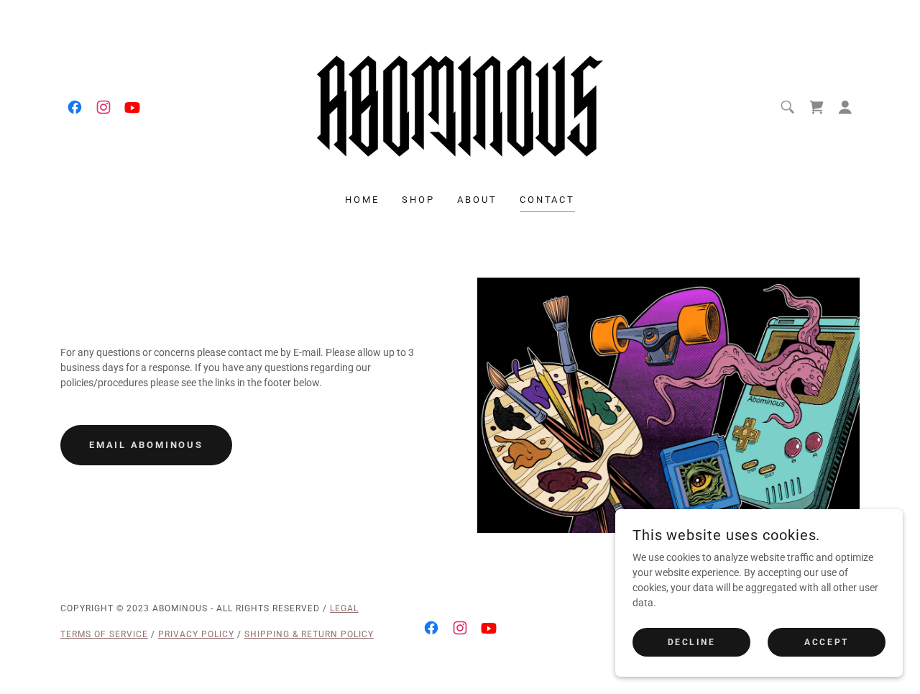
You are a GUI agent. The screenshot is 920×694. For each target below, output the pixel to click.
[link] (74, 107)
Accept (826, 642)
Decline (692, 642)
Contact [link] (547, 199)
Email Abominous (146, 444)
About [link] (477, 199)
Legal (344, 608)
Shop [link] (418, 199)
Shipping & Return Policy (309, 634)
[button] (845, 107)
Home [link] (362, 199)
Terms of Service (104, 634)
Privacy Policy (196, 634)
